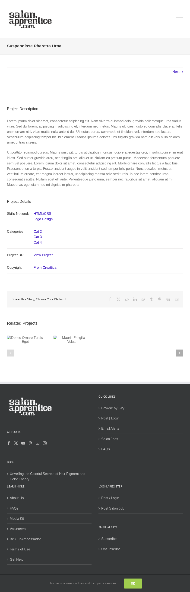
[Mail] (37, 443)
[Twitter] (16, 443)
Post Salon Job (112, 508)
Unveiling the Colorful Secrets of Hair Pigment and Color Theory (47, 476)
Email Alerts (110, 428)
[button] (10, 353)
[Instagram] (45, 443)
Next (176, 72)
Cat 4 (38, 242)
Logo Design (43, 219)
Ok (133, 583)
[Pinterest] (30, 443)
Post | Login (110, 418)
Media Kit (17, 518)
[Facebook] (9, 443)
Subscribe (109, 539)
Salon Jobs (109, 439)
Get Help (16, 559)
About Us (17, 498)
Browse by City (112, 408)
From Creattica (45, 267)
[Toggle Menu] (179, 19)
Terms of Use (20, 549)
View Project (43, 255)
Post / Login (110, 498)
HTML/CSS (42, 214)
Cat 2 (38, 231)
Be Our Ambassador (25, 539)
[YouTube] (23, 443)
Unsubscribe (110, 549)
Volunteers (18, 529)
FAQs (105, 449)
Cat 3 (38, 237)
